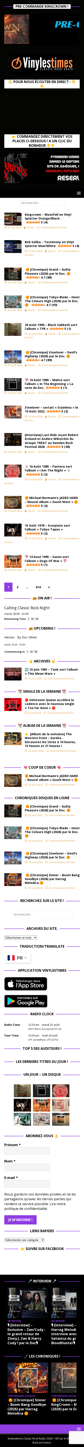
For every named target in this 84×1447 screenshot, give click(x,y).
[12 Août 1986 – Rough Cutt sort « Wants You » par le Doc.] (41, 1119)
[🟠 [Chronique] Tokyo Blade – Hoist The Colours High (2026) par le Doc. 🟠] (13, 832)
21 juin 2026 (14, 227)
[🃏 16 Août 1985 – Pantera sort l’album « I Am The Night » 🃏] (60, 1090)
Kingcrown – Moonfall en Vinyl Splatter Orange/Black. (48, 218)
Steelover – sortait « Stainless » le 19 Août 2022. (51, 409)
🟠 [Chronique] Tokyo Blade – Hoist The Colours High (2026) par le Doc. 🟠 (52, 301)
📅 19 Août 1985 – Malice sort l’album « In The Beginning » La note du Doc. (49, 384)
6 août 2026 (34, 712)
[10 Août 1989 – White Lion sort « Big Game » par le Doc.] (60, 1119)
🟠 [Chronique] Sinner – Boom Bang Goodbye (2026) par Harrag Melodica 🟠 (52, 879)
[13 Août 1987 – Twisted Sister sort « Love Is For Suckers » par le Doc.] (60, 1105)
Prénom (12, 1144)
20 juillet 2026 (36, 750)
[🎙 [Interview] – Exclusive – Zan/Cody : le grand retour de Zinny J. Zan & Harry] (28, 1303)
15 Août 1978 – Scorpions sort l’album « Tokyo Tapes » (47, 529)
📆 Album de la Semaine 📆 (42, 725)
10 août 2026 (35, 887)
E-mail (11, 1177)
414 (38, 587)
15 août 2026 (15, 510)
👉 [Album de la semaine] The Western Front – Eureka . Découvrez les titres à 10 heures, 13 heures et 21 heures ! (50, 740)
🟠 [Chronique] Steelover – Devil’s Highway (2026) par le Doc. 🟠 (51, 356)
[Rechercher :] (42, 203)
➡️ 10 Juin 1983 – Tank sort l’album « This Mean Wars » (51, 671)
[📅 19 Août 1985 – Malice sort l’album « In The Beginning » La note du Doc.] (41, 1090)
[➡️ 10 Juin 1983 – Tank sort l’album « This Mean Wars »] (13, 674)
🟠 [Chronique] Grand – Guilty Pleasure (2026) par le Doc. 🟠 (48, 273)
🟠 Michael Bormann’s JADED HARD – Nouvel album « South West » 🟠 (51, 502)
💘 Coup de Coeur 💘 (42, 767)
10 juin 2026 (35, 678)
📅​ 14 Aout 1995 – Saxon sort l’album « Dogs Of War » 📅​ (47, 561)
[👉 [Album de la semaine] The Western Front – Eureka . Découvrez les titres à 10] (13, 738)
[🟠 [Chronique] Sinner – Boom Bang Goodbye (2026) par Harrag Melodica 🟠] (13, 879)
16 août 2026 (15, 451)
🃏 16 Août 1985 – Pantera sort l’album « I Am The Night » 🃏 (48, 470)
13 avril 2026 (35, 251)
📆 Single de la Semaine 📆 (42, 691)
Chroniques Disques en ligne (42, 797)
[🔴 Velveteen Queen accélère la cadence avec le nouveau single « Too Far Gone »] (13, 704)
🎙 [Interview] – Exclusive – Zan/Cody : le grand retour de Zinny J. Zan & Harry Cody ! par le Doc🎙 (26, 1334)
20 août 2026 (15, 282)
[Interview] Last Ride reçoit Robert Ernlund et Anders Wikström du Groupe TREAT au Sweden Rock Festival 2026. (51, 441)
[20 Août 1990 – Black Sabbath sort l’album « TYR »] (22, 1090)
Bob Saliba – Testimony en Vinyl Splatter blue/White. (52, 244)
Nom (10, 1161)
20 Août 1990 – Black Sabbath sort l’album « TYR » (51, 327)
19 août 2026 (15, 365)
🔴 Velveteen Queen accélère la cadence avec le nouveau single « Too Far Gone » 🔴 (49, 704)
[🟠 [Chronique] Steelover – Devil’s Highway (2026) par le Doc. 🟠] (13, 858)
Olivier (30, 227)
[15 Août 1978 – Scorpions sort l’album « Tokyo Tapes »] (22, 1105)
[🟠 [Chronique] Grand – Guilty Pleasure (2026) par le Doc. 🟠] (13, 811)
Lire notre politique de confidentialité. (35, 1206)
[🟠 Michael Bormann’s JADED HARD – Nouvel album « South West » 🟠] (13, 780)
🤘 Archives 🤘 (42, 661)
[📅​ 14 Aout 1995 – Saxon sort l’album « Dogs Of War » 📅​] (41, 1105)
